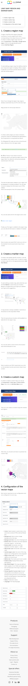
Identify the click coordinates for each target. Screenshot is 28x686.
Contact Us (14, 664)
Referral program (14, 628)
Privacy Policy (14, 655)
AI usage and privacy (14, 647)
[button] (1, 2)
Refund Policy (14, 657)
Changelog (14, 626)
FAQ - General (14, 631)
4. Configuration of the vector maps (12, 24)
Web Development (14, 638)
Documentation (14, 645)
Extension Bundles (14, 672)
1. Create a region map (8, 17)
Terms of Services (14, 624)
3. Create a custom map (9, 22)
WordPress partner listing (14, 676)
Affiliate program (14, 678)
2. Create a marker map (9, 20)
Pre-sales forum (14, 643)
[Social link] (9, 682)
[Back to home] (14, 2)
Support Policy (14, 641)
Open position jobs (14, 660)
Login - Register (14, 662)
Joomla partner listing (14, 674)
